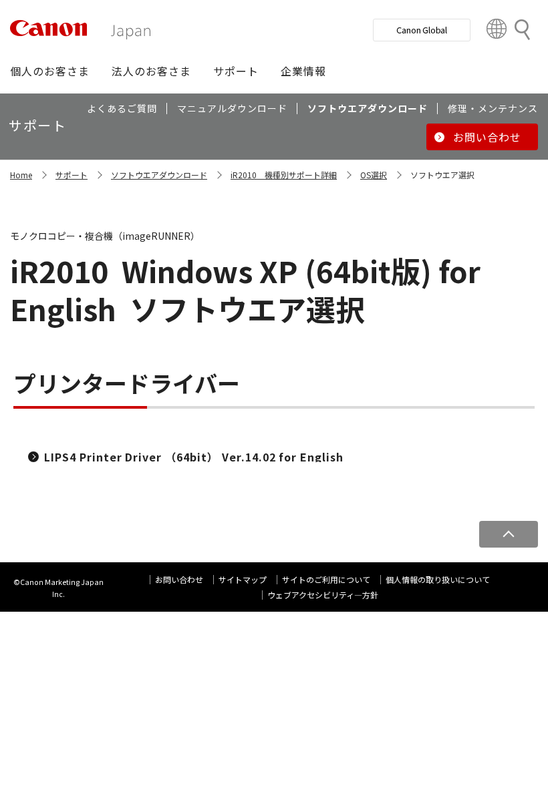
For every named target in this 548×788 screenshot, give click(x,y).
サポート (71, 174)
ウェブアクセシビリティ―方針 (322, 594)
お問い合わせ (179, 579)
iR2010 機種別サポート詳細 (284, 174)
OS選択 (373, 174)
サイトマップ (243, 579)
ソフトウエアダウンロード (159, 174)
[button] (50, 70)
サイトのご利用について (326, 579)
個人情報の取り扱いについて (438, 579)
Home (21, 174)
